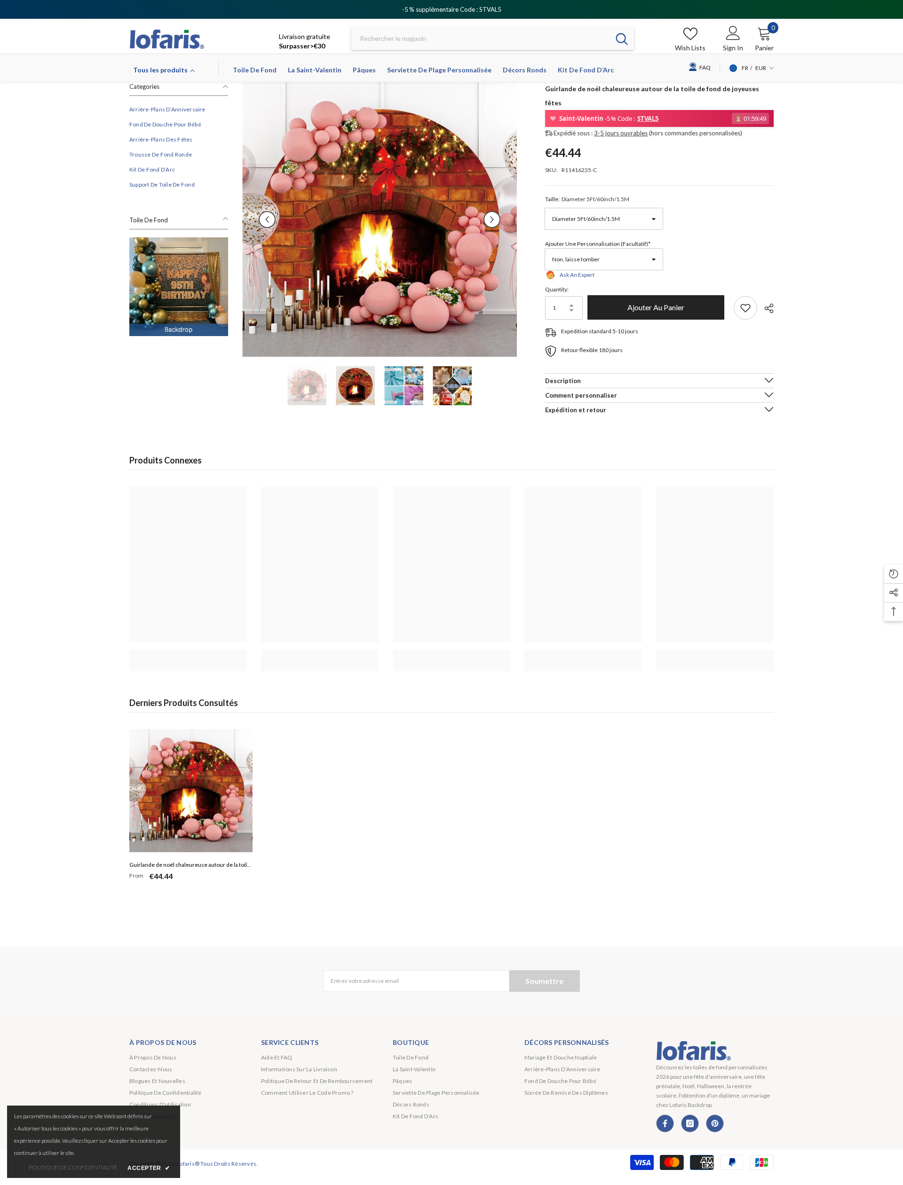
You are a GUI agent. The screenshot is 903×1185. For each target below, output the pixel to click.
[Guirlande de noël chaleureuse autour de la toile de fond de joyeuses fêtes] (191, 790)
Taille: (587, 199)
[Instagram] (690, 1123)
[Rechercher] (492, 38)
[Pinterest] (715, 1123)
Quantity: (557, 289)
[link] (178, 286)
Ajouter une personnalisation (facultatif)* (597, 243)
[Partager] (765, 308)
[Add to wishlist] (745, 308)
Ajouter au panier (658, 307)
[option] (379, 219)
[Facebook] (665, 1123)
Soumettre (544, 980)
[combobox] (480, 38)
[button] (267, 219)
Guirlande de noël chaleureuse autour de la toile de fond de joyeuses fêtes (189, 866)
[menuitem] (178, 109)
